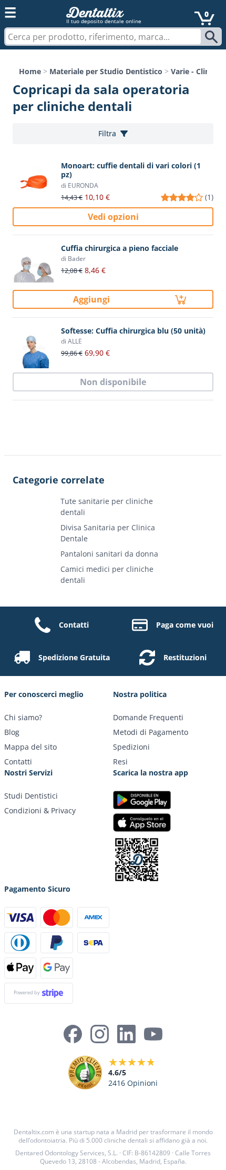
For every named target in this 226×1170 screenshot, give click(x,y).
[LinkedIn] (126, 1034)
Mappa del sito (30, 747)
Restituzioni (185, 657)
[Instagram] (99, 1034)
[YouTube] (153, 1034)
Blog (11, 732)
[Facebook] (73, 1034)
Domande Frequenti (148, 717)
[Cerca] (212, 37)
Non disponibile (113, 382)
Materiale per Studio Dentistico (105, 71)
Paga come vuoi (184, 625)
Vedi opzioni (113, 217)
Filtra (107, 133)
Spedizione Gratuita (74, 657)
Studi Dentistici (31, 796)
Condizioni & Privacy (40, 810)
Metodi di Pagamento (150, 732)
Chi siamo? (23, 717)
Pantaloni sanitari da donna (109, 554)
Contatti (74, 625)
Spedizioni (131, 747)
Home (30, 71)
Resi (120, 761)
